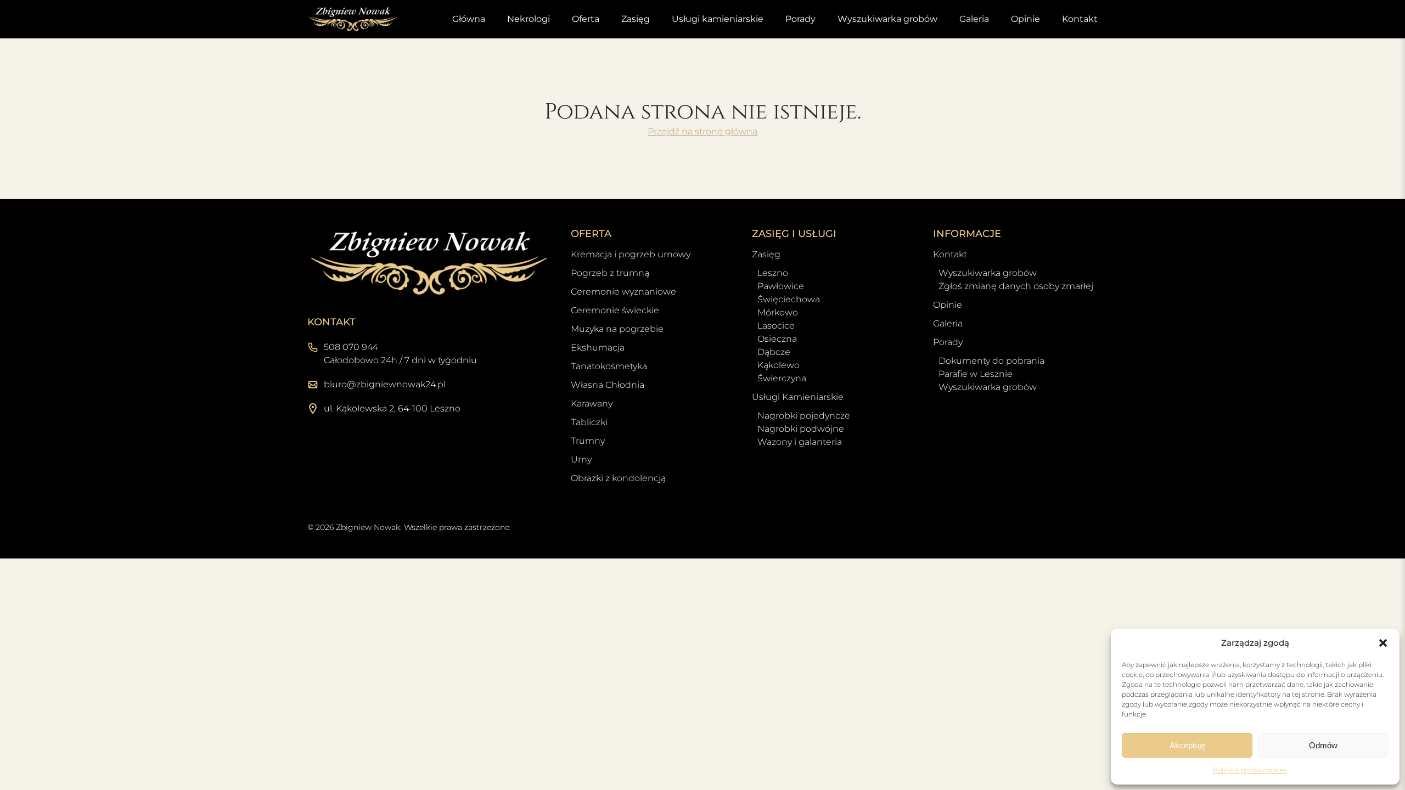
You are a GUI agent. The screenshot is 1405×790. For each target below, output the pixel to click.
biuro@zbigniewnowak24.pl (385, 384)
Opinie (1025, 19)
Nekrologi (528, 19)
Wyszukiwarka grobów (887, 19)
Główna (468, 19)
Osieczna (777, 339)
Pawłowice (780, 286)
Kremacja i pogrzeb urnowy (630, 254)
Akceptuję (1187, 745)
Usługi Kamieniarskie (798, 397)
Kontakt (1080, 19)
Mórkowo (777, 312)
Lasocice (776, 325)
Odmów (1323, 745)
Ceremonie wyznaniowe (623, 291)
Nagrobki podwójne (800, 429)
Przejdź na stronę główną (702, 131)
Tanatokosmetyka (609, 366)
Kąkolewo (778, 365)
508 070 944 (351, 347)
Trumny (588, 441)
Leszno (772, 273)
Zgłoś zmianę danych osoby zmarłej (1015, 286)
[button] (1383, 642)
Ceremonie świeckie (615, 310)
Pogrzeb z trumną (610, 273)
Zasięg (635, 19)
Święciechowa (788, 299)
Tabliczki (589, 422)
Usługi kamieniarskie (717, 19)
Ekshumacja (598, 347)
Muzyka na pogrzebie (617, 329)
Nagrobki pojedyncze (803, 415)
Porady (800, 19)
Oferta (585, 19)
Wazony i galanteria (799, 442)
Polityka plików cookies (1250, 770)
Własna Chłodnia (607, 385)
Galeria (974, 19)
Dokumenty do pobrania (991, 361)
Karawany (591, 403)
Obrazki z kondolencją (618, 478)
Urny (581, 459)
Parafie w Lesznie (975, 374)
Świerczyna (781, 378)
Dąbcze (773, 352)
